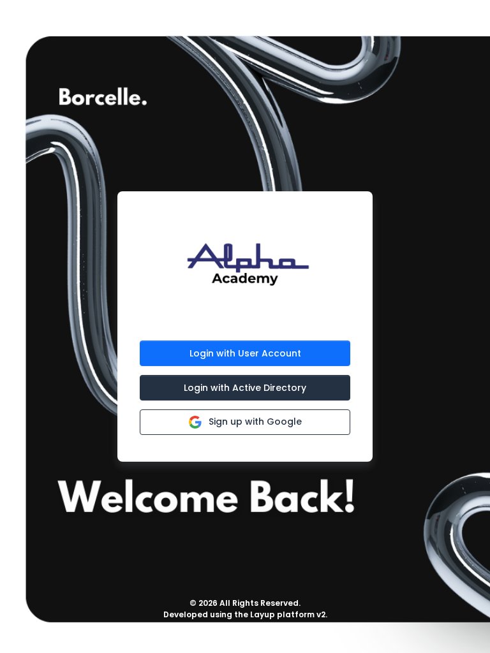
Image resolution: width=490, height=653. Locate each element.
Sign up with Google (254, 421)
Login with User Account (245, 353)
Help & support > (245, 634)
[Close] (456, 29)
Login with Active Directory (245, 387)
